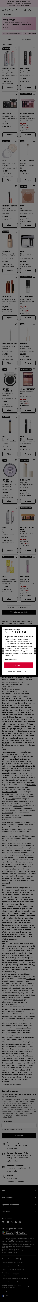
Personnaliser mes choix (18, 671)
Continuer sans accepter (11, 629)
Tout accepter (18, 665)
